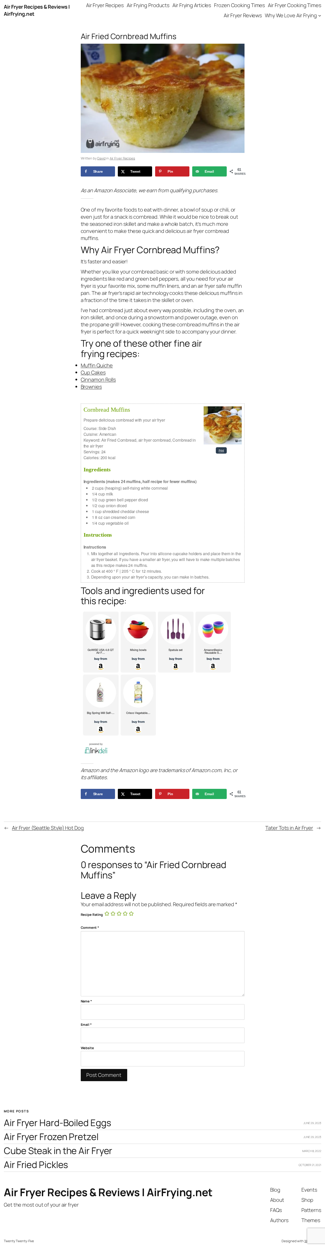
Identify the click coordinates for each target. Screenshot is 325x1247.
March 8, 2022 (311, 1151)
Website (87, 1048)
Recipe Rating (92, 914)
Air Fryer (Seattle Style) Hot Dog (48, 827)
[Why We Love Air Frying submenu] (319, 15)
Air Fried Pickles (36, 1165)
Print (221, 450)
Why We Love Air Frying (291, 15)
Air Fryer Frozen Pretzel (51, 1137)
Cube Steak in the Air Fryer (58, 1151)
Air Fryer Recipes (122, 158)
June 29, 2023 (312, 1123)
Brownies (91, 386)
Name (86, 1001)
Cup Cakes (93, 372)
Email (86, 1024)
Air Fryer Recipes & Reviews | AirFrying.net (108, 1192)
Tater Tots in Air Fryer (289, 827)
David (101, 158)
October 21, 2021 (310, 1165)
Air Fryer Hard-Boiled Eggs (57, 1123)
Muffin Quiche (97, 365)
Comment (90, 927)
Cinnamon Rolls (98, 379)
